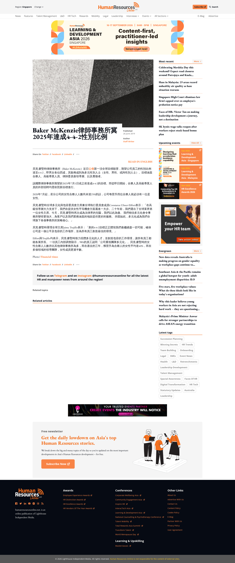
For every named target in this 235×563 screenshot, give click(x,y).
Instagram (85, 275)
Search (215, 7)
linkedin (68, 154)
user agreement (175, 530)
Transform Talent (124, 530)
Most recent (179, 61)
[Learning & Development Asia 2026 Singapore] (117, 37)
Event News (186, 356)
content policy (174, 508)
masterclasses (123, 546)
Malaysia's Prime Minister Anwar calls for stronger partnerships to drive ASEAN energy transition (178, 320)
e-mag (170, 517)
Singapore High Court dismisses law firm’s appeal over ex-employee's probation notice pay (179, 100)
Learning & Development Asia (129, 512)
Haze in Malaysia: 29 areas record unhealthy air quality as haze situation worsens (178, 86)
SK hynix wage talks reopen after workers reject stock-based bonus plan (178, 130)
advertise (213, 16)
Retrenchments (188, 361)
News (18, 16)
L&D (62, 16)
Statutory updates (170, 390)
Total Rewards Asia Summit (128, 525)
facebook (56, 154)
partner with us (175, 521)
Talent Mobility (123, 521)
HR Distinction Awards (73, 499)
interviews (131, 16)
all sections (160, 16)
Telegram (60, 275)
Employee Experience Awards (76, 495)
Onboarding (186, 350)
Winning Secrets (169, 344)
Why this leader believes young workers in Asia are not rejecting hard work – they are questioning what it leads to (178, 305)
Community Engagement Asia (129, 499)
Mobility (96, 16)
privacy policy (174, 525)
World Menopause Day (126, 534)
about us (172, 495)
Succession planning (171, 338)
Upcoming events (179, 143)
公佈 (91, 168)
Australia (189, 390)
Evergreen (179, 251)
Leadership (117, 16)
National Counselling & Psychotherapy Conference (138, 517)
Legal (105, 16)
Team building (168, 350)
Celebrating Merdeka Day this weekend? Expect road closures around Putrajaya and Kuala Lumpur (176, 71)
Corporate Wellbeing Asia (127, 495)
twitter (45, 154)
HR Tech (72, 16)
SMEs (173, 356)
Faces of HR (191, 378)
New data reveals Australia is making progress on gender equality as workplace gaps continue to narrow (179, 260)
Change (37, 7)
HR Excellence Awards (73, 504)
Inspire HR (121, 504)
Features (28, 16)
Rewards (83, 16)
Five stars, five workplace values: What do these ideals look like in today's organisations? (177, 290)
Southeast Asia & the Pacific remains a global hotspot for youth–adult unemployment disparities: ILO (180, 275)
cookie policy (173, 512)
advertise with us (176, 499)
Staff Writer (128, 141)
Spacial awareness (170, 378)
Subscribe (200, 7)
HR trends (187, 344)
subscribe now (60, 465)
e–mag (201, 16)
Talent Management (46, 16)
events (145, 16)
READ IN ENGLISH (140, 161)
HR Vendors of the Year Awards (77, 508)
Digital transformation (172, 384)
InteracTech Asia (124, 508)
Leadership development (173, 367)
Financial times (50, 256)
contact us (172, 504)
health (164, 361)
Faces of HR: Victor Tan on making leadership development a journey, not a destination (179, 115)
